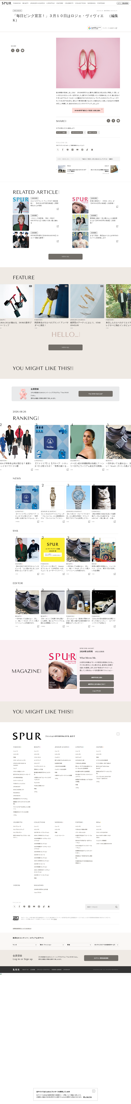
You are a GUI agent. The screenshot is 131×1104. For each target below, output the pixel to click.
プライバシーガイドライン (43, 969)
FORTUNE (101, 3)
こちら (55, 919)
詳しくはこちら (87, 1097)
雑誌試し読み (65, 159)
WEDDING (92, 3)
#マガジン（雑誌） (61, 132)
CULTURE (59, 3)
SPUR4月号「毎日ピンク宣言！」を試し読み (87, 110)
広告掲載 (32, 969)
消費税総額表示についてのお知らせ (22, 928)
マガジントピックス (75, 159)
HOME (59, 159)
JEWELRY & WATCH (37, 3)
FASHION (17, 3)
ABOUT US (25, 969)
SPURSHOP (66, 969)
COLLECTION (80, 3)
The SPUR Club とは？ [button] (95, 394)
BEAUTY (25, 3)
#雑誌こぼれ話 (92, 132)
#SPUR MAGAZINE (77, 132)
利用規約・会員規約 (56, 969)
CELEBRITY (69, 3)
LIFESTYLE (51, 3)
